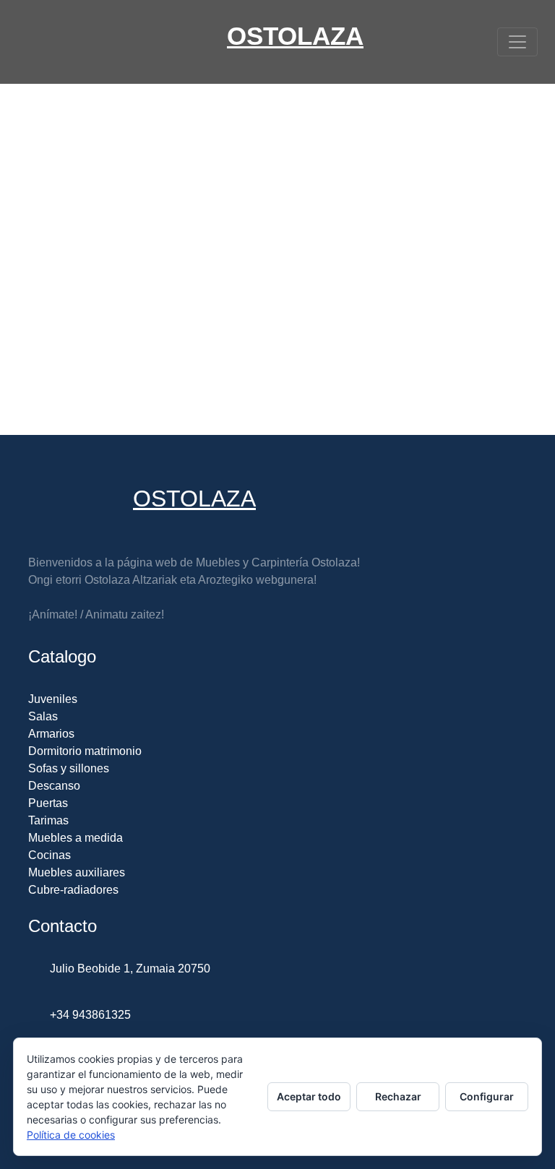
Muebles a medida (75, 838)
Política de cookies (71, 1135)
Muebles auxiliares (76, 872)
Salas (43, 716)
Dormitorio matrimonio (85, 751)
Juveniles (52, 699)
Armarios (51, 734)
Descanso (54, 786)
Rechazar (398, 1096)
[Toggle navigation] (517, 41)
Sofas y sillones (68, 768)
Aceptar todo (309, 1096)
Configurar (487, 1096)
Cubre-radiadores (73, 890)
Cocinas (49, 855)
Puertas (48, 803)
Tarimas (48, 820)
